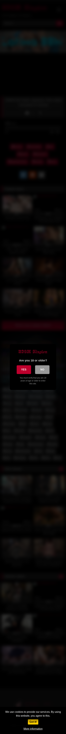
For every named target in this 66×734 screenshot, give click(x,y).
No (42, 369)
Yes (23, 369)
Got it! (33, 721)
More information (33, 728)
